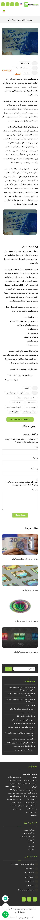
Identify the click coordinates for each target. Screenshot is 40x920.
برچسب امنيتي (11, 393)
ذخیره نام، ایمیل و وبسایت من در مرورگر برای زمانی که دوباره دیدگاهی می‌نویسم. (21, 483)
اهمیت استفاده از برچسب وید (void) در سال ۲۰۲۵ (20, 695)
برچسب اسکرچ (15, 783)
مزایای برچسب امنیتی (29, 412)
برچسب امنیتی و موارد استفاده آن (26, 397)
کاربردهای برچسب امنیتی (14, 407)
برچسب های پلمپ (15, 780)
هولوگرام (34, 787)
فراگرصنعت (27, 351)
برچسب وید (33, 355)
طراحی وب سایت (30, 909)
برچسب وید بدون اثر (30, 780)
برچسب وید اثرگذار (14, 777)
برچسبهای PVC (32, 799)
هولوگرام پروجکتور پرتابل (25, 716)
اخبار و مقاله (30, 840)
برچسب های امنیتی (14, 793)
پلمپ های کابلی (32, 809)
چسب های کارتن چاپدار (29, 805)
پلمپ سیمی (17, 809)
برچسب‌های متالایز (31, 802)
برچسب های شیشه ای (13, 799)
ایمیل (35, 458)
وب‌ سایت (34, 468)
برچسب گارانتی (15, 796)
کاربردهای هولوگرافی (27, 836)
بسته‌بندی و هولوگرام (26, 712)
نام (36, 447)
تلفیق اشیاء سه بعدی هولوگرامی (22, 739)
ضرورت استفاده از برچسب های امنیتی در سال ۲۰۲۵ (19, 701)
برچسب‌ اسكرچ (24, 393)
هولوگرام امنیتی (13, 412)
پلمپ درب (29, 705)
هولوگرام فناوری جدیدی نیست (23, 746)
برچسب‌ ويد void (30, 407)
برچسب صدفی (16, 802)
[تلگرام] (29, 899)
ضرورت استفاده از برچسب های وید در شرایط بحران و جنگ (20, 689)
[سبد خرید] (12, 4)
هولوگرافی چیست (28, 833)
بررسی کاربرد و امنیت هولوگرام (22, 720)
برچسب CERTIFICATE (13, 787)
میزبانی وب (20, 909)
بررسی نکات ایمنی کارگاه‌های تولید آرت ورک (20, 728)
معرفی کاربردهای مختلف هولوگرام (21, 709)
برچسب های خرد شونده (29, 790)
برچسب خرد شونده (17, 402)
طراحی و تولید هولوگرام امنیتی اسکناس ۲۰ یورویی (19, 734)
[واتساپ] (24, 899)
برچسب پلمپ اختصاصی (29, 793)
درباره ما (31, 846)
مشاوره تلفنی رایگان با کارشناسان (20, 419)
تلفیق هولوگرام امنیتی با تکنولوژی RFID (20, 742)
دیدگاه (35, 490)
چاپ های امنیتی (15, 805)
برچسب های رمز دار (30, 796)
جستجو (8, 668)
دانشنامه (26, 388)
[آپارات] (35, 899)
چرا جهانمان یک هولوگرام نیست (23, 750)
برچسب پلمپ (31, 402)
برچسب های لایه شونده (29, 783)
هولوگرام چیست (29, 830)
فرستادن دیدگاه (20, 515)
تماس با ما (31, 849)
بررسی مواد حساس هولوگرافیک (22, 723)
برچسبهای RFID (15, 790)
